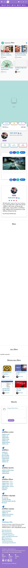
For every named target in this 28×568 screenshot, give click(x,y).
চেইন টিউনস (4, 489)
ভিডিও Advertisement (6, 531)
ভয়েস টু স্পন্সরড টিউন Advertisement (10, 536)
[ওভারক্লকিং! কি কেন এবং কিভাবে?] (21, 368)
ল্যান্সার (14, 5)
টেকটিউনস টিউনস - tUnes (7, 481)
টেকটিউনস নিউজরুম (6, 442)
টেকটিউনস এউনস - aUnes (7, 485)
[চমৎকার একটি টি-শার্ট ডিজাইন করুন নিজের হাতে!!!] (7, 66)
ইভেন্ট (20, 5)
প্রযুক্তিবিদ (18, 71)
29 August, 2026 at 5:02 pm (12, 408)
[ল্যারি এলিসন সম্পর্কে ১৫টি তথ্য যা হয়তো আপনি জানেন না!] (21, 384)
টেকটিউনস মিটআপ (5, 472)
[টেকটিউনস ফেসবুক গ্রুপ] (6, 561)
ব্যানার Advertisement (6, 530)
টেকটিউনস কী (4, 452)
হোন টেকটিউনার (5, 454)
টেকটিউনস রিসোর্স (5, 458)
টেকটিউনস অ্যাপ (17, 557)
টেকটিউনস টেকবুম (5, 439)
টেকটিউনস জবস (5, 444)
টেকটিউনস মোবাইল (10, 557)
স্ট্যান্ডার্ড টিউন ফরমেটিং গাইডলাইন (9, 501)
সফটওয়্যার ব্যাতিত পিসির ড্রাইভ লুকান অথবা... (6, 390)
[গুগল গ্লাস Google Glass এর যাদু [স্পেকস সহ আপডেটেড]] (21, 48)
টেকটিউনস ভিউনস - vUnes (7, 483)
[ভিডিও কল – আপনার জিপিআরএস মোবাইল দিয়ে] (7, 48)
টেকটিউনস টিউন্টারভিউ (6, 511)
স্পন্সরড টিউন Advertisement (8, 535)
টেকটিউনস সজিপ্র (5, 460)
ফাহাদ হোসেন (13, 133)
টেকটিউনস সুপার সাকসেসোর (7, 514)
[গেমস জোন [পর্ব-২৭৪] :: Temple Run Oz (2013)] (7, 368)
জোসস (23, 152)
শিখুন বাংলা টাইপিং (5, 455)
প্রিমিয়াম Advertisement (7, 539)
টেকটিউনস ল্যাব (5, 441)
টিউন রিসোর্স (4, 503)
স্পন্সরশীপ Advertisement (7, 541)
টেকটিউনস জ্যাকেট (5, 434)
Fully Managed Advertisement (9, 542)
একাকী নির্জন (19, 57)
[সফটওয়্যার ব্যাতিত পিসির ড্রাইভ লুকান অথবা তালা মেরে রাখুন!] (7, 384)
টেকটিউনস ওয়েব (4, 557)
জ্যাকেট (4, 5)
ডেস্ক (9, 5)
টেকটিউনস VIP (5, 513)
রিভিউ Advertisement (6, 538)
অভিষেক (4, 57)
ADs (25, 5)
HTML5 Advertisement (7, 533)
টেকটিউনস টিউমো (5, 473)
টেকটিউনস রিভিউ (5, 437)
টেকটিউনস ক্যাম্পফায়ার (6, 516)
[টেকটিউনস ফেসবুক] (3, 561)
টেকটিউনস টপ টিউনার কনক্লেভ (8, 470)
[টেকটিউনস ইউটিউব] (11, 561)
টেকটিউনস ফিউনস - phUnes (8, 486)
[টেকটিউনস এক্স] (8, 561)
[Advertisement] (14, 24)
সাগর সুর (4, 71)
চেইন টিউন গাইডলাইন (6, 499)
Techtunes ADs (7, 522)
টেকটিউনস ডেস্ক (5, 436)
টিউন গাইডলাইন (5, 498)
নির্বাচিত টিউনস (5, 488)
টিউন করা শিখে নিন (5, 457)
